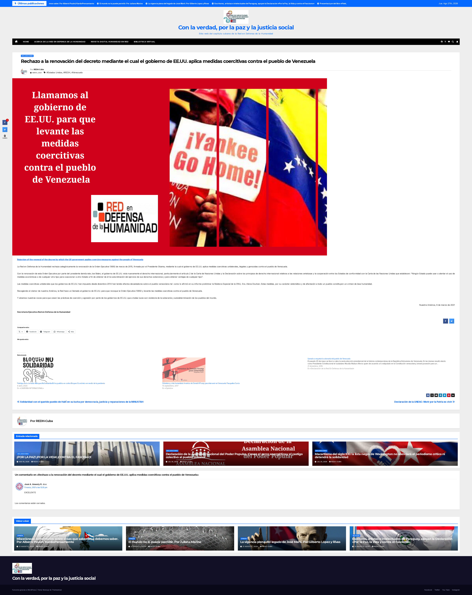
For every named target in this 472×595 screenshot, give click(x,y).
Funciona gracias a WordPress (24, 590)
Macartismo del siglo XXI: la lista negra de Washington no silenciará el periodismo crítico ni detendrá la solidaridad (380, 455)
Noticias (356, 535)
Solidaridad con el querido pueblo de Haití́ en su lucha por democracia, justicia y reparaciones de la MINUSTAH (81, 401)
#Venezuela (77, 72)
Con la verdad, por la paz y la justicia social (236, 27)
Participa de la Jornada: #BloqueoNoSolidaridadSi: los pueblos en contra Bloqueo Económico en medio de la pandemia (61, 383)
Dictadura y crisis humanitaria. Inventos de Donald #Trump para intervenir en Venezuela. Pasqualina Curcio (201, 383)
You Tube (446, 590)
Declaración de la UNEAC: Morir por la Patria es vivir (423, 401)
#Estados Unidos (54, 72)
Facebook (428, 590)
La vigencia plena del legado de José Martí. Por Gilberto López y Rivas (290, 542)
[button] (453, 41)
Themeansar (57, 590)
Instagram (456, 590)
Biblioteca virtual (144, 42)
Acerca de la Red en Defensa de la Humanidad (60, 42)
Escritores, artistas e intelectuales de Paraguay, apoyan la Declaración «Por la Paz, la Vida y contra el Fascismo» (402, 540)
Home (26, 42)
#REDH (66, 72)
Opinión (20, 535)
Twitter (437, 590)
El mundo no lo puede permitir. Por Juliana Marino (164, 542)
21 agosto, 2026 (27, 546)
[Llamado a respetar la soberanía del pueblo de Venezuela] (380, 363)
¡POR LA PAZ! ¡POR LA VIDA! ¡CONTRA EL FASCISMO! (54, 457)
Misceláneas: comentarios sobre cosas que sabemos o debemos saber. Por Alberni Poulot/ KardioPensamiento (67, 540)
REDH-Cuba (39, 69)
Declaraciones (27, 56)
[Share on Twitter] (451, 323)
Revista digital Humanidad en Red (109, 42)
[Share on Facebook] (445, 323)
